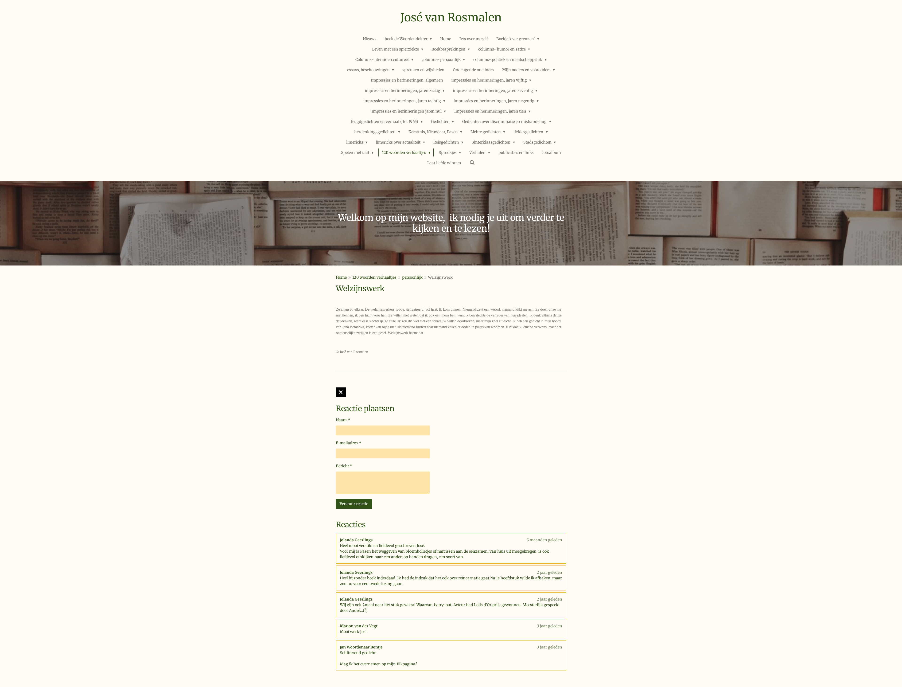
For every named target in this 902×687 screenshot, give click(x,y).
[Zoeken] (472, 162)
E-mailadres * (348, 443)
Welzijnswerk (440, 277)
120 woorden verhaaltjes (374, 277)
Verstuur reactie (354, 503)
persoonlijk (412, 277)
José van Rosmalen (451, 17)
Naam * (343, 420)
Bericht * (344, 466)
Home (341, 277)
